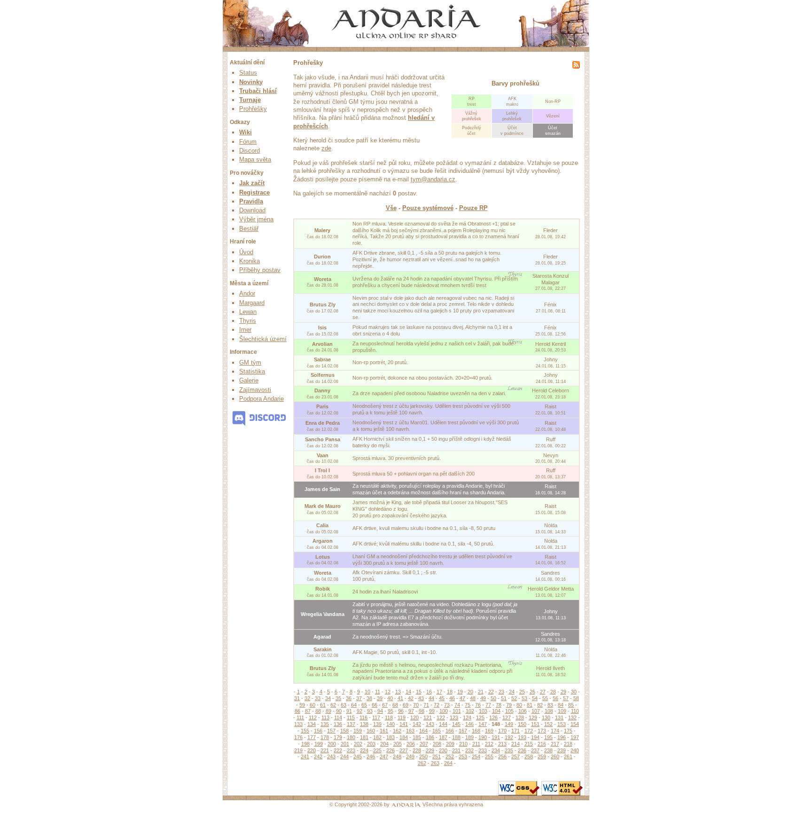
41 (400, 698)
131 (559, 717)
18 (450, 691)
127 (506, 717)
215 (528, 744)
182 (377, 737)
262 (422, 763)
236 (522, 750)
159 (357, 730)
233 (482, 750)
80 (519, 705)
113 (325, 717)
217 (555, 744)
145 (456, 724)
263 (435, 763)
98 (421, 711)
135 (324, 724)
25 (522, 691)
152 (548, 724)
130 (546, 717)
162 (397, 730)
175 (568, 730)
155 (305, 730)
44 (431, 698)
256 (502, 756)
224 (364, 750)
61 (323, 705)
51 (504, 698)
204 (384, 744)
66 (374, 705)
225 (377, 750)
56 (555, 698)
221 (324, 750)
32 (307, 698)
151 (535, 724)
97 (411, 711)
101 (457, 711)
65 (364, 705)
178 (324, 737)
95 (390, 711)
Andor (247, 293)
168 (476, 730)
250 (423, 756)
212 (489, 744)
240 (574, 750)
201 (345, 744)
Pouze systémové (427, 207)
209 (450, 744)
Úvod (246, 252)
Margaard (252, 302)
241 (305, 756)
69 (405, 705)
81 (529, 705)
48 (473, 698)
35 (338, 698)
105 (509, 711)
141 (403, 724)
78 (498, 705)
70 (416, 705)
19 (460, 691)
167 (463, 730)
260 (555, 756)
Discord (249, 150)
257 (515, 756)
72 (436, 705)
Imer (245, 329)
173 (542, 730)
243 (331, 756)
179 (338, 737)
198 (305, 744)
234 (496, 750)
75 (467, 705)
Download (252, 210)
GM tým (250, 362)
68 (395, 705)
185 (417, 737)
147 (482, 724)
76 (478, 705)
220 (311, 750)
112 (313, 717)
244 (344, 756)
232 (469, 750)
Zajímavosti (255, 389)
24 (512, 691)
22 (491, 691)
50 (493, 698)
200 (332, 744)
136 (338, 724)
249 (410, 756)
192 (509, 737)
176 (298, 737)
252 (449, 756)
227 (403, 750)
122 (441, 717)
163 (410, 730)
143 (430, 724)
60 (312, 705)
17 (439, 691)
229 (430, 750)
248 (397, 756)
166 (449, 730)
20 (470, 691)
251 (436, 756)
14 (408, 691)
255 (489, 756)
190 (482, 737)
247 (384, 756)
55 (545, 698)
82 (540, 705)
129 (533, 717)
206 (410, 744)
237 (535, 750)
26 (532, 691)
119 (402, 717)
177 (311, 737)
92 (359, 711)
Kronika (249, 261)
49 (483, 698)
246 (371, 756)
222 (338, 750)
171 (515, 730)
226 (390, 750)
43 (421, 698)
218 (568, 744)
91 (349, 711)
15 (419, 691)
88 (318, 711)
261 (568, 756)
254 (476, 756)
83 (550, 705)
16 (429, 691)
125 (480, 717)
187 (443, 737)
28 (553, 691)
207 (424, 744)
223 (351, 750)
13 (398, 691)
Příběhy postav (260, 269)
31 (297, 698)
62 (333, 705)
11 (377, 691)
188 (456, 737)
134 (311, 724)
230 (443, 750)
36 (348, 698)
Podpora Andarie (261, 398)
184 (403, 737)
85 (571, 705)
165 (436, 730)
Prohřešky (253, 108)
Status (248, 72)
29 (563, 691)
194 (535, 737)
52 (514, 698)
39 (380, 698)
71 (426, 705)
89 (328, 711)
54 (535, 698)
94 (380, 711)
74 (457, 705)
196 (561, 737)
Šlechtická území (263, 339)
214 (515, 744)
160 (371, 730)
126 (493, 717)
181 (364, 737)
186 (430, 737)
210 (463, 744)
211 (476, 744)
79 (509, 705)
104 (496, 711)
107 (535, 711)
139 (377, 724)
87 (308, 711)
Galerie (248, 380)
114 (338, 717)
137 (351, 724)
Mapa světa (255, 159)
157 (331, 730)
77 (488, 705)
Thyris (247, 320)
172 (528, 730)
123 (454, 717)
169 (489, 730)
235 (509, 750)
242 (318, 756)
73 (447, 705)
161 (384, 730)
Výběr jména (256, 219)
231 (456, 750)
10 (367, 691)
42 (411, 698)
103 (483, 711)
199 (318, 744)
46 (452, 698)
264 (448, 763)
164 (423, 730)
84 (560, 705)
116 (363, 717)
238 (548, 750)
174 (555, 730)
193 (522, 737)
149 (509, 724)
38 (369, 698)
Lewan (248, 311)
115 (351, 717)
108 (549, 711)
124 (467, 717)
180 (351, 737)
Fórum (248, 141)
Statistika (252, 371)
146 (469, 724)
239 (561, 750)
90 (339, 711)
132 (572, 717)
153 (561, 724)
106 (522, 711)
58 (576, 698)
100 (443, 711)
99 (432, 711)
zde (326, 148)
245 (357, 756)
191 (496, 737)
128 (519, 717)
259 (542, 756)
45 (442, 698)
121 (427, 717)
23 (501, 691)
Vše (391, 207)
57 (566, 698)
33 (317, 698)
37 (359, 698)
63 (343, 705)
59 (302, 705)
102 (470, 711)
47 (462, 698)
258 (528, 756)
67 (385, 705)
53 (524, 698)
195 (548, 737)
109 (562, 711)
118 (389, 717)
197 (574, 737)
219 (298, 750)
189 (469, 737)
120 (414, 717)
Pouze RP (473, 207)
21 (481, 691)
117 (376, 717)
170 (502, 730)
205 (397, 744)
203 (371, 744)
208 (437, 744)
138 (364, 724)
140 (390, 724)
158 (344, 730)
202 (358, 744)
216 (542, 744)
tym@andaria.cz (433, 179)
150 (522, 724)
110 (575, 711)
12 (387, 691)
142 (417, 724)
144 (443, 724)
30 (574, 691)
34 (328, 698)
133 (298, 724)
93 (370, 711)
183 (390, 737)
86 (297, 711)
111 (300, 717)
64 (354, 705)
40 (390, 698)
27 (543, 691)
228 (417, 750)
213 (502, 744)
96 (401, 711)
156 (318, 730)
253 (463, 756)
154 (574, 724)
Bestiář (248, 228)
